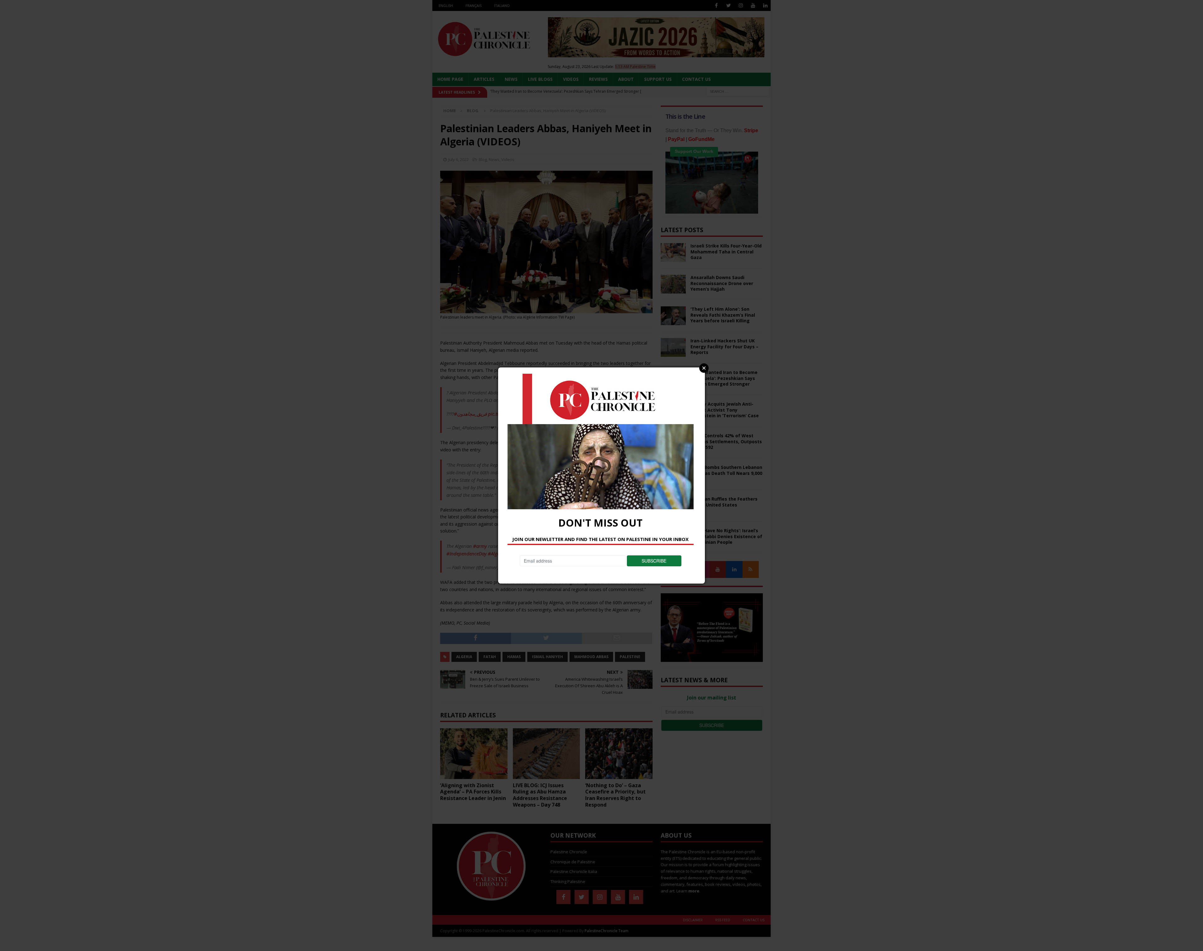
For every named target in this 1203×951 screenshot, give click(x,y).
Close (704, 368)
